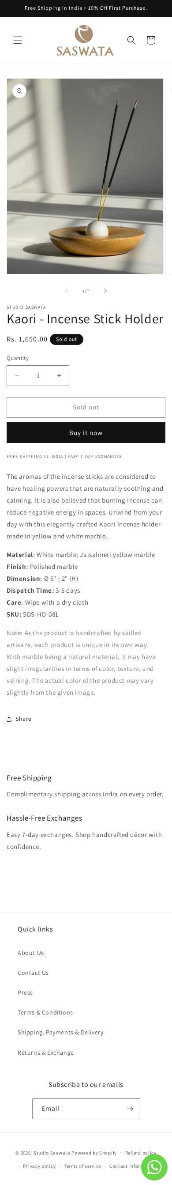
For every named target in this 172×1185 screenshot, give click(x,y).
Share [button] (23, 719)
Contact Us (33, 973)
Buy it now (86, 432)
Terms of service (82, 1166)
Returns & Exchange (46, 1052)
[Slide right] (105, 290)
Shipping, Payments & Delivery (60, 1032)
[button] (17, 40)
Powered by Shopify (94, 1152)
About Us (31, 953)
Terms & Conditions (45, 1012)
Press (25, 992)
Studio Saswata (52, 1152)
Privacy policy (39, 1166)
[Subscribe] (130, 1108)
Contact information (133, 1166)
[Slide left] (66, 290)
